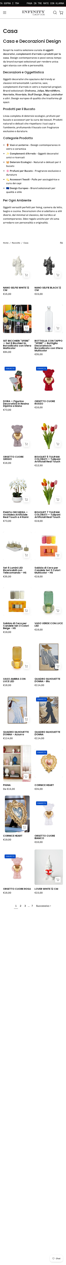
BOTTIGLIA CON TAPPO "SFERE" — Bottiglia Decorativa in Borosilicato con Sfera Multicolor (49, 346)
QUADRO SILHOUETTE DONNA (47, 733)
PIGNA (7, 785)
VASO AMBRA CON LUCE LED (14, 680)
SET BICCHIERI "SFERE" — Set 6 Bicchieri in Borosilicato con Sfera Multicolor (17, 344)
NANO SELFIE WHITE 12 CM (16, 289)
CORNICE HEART (44, 785)
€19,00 (39, 521)
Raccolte (16, 243)
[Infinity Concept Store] (33, 12)
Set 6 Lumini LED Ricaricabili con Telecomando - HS (14, 570)
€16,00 (39, 407)
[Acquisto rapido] (26, 776)
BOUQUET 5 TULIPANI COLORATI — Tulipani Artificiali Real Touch (47, 459)
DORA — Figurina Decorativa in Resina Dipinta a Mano (16, 403)
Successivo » (43, 905)
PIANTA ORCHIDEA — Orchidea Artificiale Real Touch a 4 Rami (15, 514)
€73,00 (7, 410)
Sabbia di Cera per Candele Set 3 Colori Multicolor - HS (47, 570)
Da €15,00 (9, 789)
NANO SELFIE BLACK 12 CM (48, 289)
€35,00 (39, 354)
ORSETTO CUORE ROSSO (45, 402)
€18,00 (39, 629)
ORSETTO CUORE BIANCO (45, 837)
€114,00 (39, 685)
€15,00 (7, 294)
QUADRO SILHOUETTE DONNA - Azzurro (16, 733)
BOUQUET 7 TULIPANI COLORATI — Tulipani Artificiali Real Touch (47, 514)
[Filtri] (61, 242)
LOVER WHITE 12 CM (46, 889)
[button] (54, 12)
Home (5, 243)
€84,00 (7, 352)
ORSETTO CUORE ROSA (17, 889)
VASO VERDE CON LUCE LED (49, 624)
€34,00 (39, 789)
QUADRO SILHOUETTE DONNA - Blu (47, 680)
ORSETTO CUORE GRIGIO (13, 458)
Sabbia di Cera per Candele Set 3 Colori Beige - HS (16, 626)
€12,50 (39, 465)
